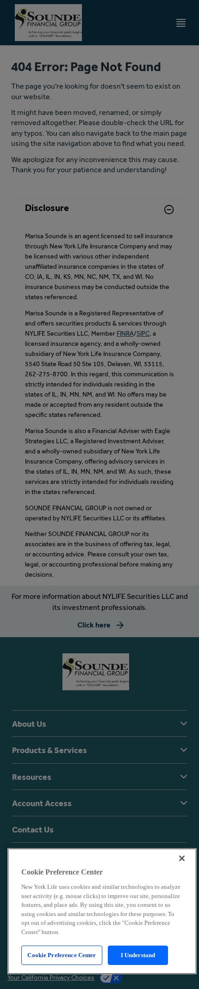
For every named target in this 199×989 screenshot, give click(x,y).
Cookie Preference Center (61, 955)
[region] (102, 911)
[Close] (182, 858)
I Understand (138, 955)
